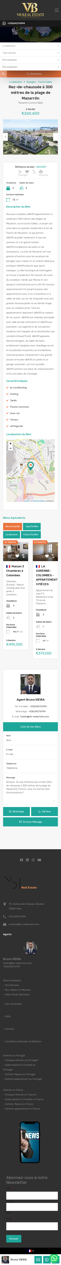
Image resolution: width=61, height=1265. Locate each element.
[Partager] (20, 172)
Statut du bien (30, 534)
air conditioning (18, 387)
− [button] (11, 448)
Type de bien (31, 526)
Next (55, 137)
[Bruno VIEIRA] (30, 953)
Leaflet (26, 500)
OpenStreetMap (38, 500)
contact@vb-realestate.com (24, 924)
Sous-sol (15, 413)
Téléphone (11, 763)
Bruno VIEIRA (12, 959)
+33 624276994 (17, 916)
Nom (8, 735)
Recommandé (12, 526)
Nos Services (12, 985)
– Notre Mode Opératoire (16, 994)
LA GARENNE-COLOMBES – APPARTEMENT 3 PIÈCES (47, 575)
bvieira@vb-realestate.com (34, 716)
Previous (5, 137)
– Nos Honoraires (12, 1004)
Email (10, 1219)
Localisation (15, 82)
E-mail (9, 749)
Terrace (14, 419)
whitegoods (16, 426)
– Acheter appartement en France (21, 1108)
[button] (54, 1258)
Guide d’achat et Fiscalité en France (24, 1099)
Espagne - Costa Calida (39, 82)
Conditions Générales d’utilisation (23, 1041)
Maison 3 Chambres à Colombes (15, 571)
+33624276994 (16, 23)
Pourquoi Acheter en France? (21, 1094)
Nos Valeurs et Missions (18, 989)
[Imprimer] (41, 172)
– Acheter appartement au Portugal (22, 1079)
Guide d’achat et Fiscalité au (20, 1065)
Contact (9, 1029)
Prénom (10, 1201)
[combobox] (30, 45)
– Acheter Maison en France (18, 1104)
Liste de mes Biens (30, 726)
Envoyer (13, 1238)
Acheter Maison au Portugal (20, 1074)
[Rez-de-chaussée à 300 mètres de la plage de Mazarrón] (30, 466)
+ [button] (11, 443)
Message (10, 777)
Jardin (13, 400)
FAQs (8, 1016)
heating (14, 394)
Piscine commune (19, 406)
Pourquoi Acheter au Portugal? (21, 1060)
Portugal (7, 1069)
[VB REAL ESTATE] (30, 16)
